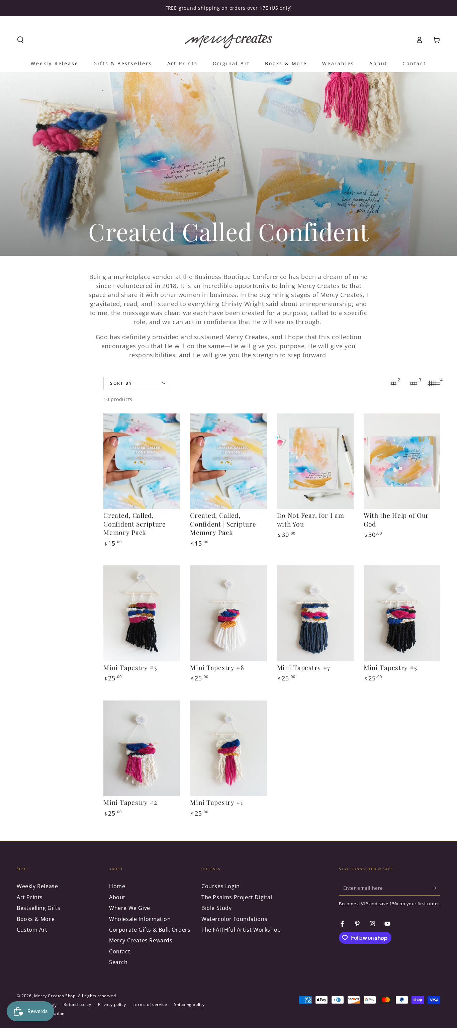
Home (117, 886)
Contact (119, 951)
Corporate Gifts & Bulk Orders (149, 929)
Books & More (36, 919)
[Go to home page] (228, 40)
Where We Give (129, 908)
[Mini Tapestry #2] (141, 748)
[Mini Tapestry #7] (315, 613)
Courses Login (220, 886)
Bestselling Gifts (38, 908)
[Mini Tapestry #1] (228, 748)
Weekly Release (37, 886)
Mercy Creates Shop (55, 996)
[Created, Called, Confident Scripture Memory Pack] (141, 461)
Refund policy (77, 1004)
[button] (20, 39)
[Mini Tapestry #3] (141, 613)
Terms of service (150, 1004)
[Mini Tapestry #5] (402, 613)
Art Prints (30, 897)
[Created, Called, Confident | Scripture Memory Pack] (228, 461)
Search (118, 962)
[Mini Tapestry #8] (228, 613)
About (117, 897)
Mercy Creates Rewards (141, 940)
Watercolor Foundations (234, 919)
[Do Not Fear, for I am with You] (315, 461)
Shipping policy (189, 1004)
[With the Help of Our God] (402, 461)
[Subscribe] (436, 887)
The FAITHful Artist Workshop (241, 929)
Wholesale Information (140, 919)
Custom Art (32, 929)
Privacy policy (112, 1004)
